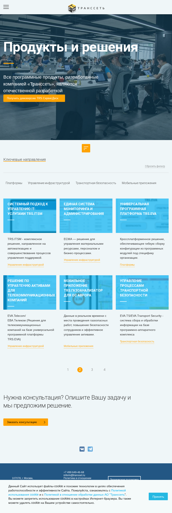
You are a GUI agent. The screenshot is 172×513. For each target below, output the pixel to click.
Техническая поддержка (124, 479)
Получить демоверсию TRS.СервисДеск (32, 98)
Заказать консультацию (22, 422)
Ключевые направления (24, 159)
